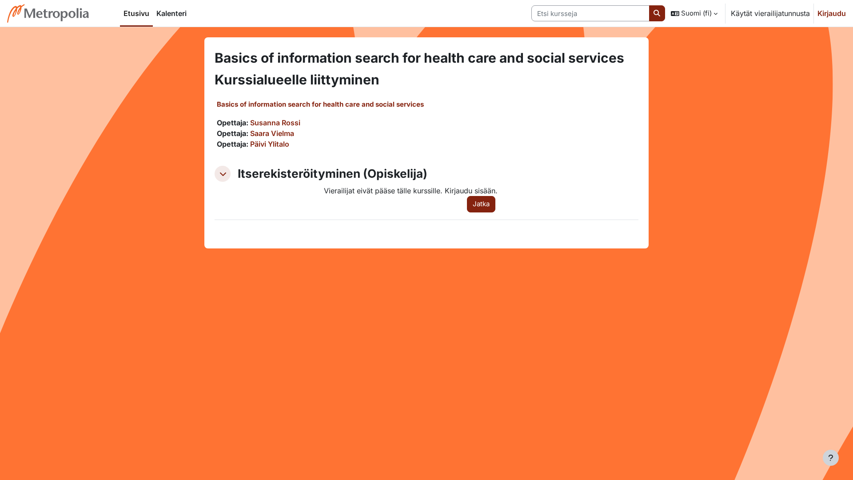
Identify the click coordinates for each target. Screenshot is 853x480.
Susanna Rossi (275, 122)
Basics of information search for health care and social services (320, 104)
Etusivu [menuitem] (136, 13)
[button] (694, 13)
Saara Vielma (272, 133)
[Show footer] (831, 458)
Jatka (481, 204)
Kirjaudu (831, 13)
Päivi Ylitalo (269, 144)
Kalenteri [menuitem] (171, 13)
